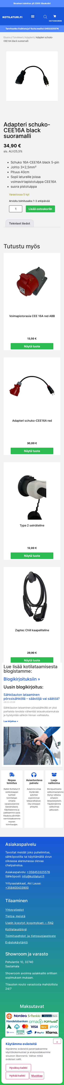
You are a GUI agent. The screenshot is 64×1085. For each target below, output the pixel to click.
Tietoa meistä (15, 916)
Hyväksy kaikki (18, 1067)
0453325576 (51, 28)
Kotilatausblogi (16, 929)
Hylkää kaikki (17, 1075)
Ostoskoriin (55, 21)
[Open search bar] (45, 16)
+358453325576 (38, 872)
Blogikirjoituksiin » (22, 679)
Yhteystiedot (14, 909)
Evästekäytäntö (16, 942)
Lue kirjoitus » (11, 721)
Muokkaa (36, 1075)
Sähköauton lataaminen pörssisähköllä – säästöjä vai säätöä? (32, 696)
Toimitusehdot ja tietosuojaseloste (30, 936)
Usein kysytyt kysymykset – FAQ (29, 923)
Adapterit (29, 37)
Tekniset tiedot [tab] (19, 223)
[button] (32, 16)
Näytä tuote (32, 346)
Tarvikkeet (18, 37)
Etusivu (7, 37)
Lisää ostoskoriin (40, 209)
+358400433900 (17, 887)
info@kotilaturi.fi (33, 876)
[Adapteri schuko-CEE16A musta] (32, 76)
